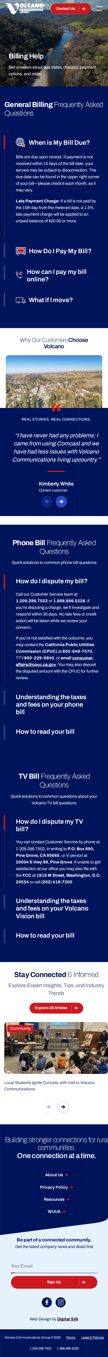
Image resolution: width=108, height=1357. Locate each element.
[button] (47, 501)
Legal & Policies (92, 1337)
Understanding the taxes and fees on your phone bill (51, 705)
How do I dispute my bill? (52, 581)
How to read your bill (45, 731)
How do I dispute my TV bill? (49, 825)
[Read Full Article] (56, 1057)
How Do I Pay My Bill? (60, 251)
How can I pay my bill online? (57, 275)
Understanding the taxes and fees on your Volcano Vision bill (52, 908)
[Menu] (99, 8)
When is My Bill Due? (59, 142)
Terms (70, 1337)
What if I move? (51, 300)
